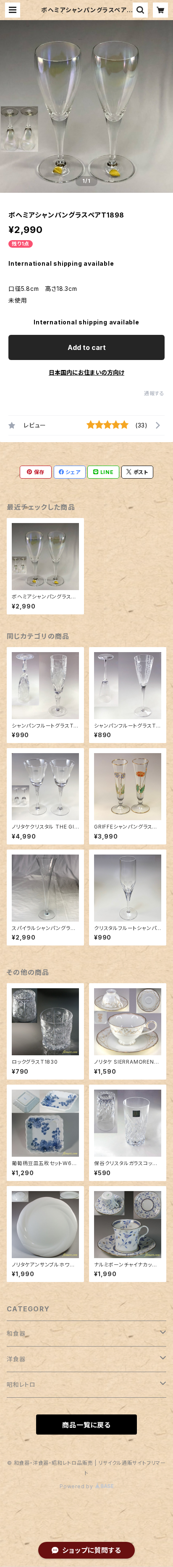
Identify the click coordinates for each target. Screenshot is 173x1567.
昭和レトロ (21, 1384)
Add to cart (87, 347)
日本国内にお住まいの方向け (86, 372)
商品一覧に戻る (86, 1425)
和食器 (16, 1333)
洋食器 (16, 1358)
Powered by (77, 1486)
